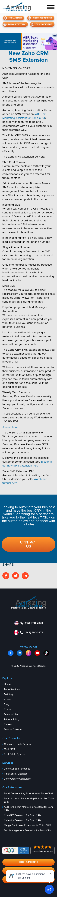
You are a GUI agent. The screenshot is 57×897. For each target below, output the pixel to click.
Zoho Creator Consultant (17, 779)
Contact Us (28, 544)
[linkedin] (25, 575)
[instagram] (15, 575)
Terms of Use (11, 714)
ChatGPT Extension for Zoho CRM (22, 815)
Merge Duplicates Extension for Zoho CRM (27, 825)
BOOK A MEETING (28, 862)
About (7, 699)
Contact (8, 709)
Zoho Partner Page (44, 24)
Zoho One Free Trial (16, 24)
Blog (6, 704)
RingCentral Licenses (15, 774)
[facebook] (5, 575)
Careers (8, 724)
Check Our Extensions (42, 18)
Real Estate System (14, 754)
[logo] (28, 601)
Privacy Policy (11, 719)
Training (8, 694)
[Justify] (16, 6)
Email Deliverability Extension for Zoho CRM (28, 793)
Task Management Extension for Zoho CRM (27, 830)
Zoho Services (12, 689)
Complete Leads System (17, 744)
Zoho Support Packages (17, 769)
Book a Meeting (15, 18)
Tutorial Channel (13, 729)
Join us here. (10, 427)
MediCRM (9, 749)
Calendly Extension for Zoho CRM (22, 820)
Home (7, 684)
